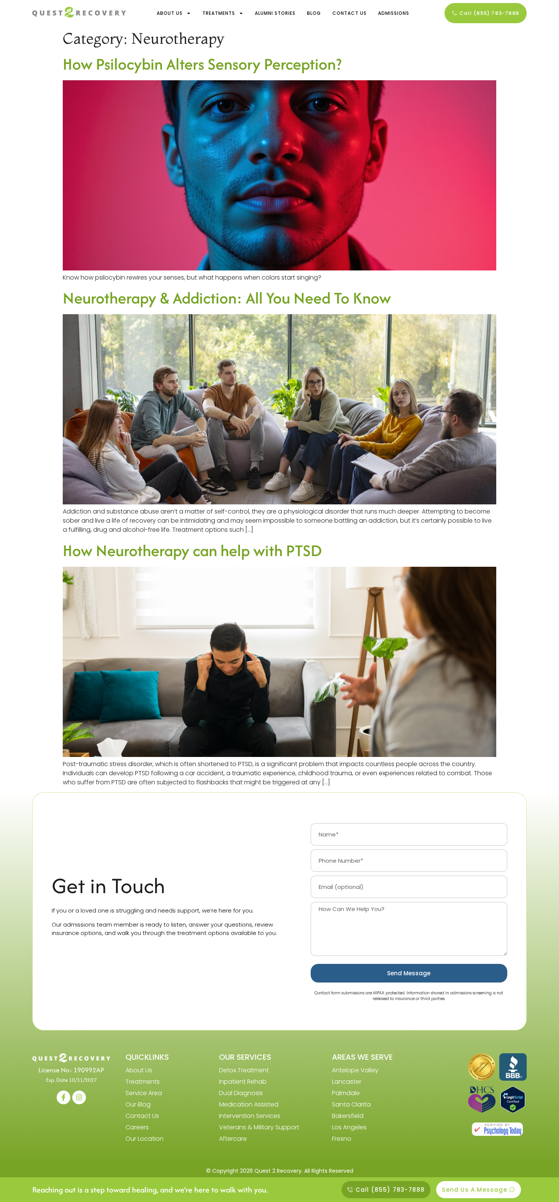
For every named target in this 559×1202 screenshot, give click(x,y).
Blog (314, 13)
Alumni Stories (275, 13)
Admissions (393, 13)
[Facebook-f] (63, 1097)
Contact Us (349, 13)
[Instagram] (79, 1097)
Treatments (218, 13)
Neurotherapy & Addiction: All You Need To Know (227, 297)
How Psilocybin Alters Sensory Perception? (202, 63)
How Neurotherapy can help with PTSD (192, 550)
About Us (170, 13)
